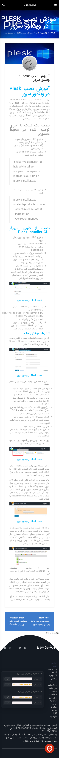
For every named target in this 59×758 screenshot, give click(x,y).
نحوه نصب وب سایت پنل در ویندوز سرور (40, 622)
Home (52, 32)
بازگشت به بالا (52, 633)
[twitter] (20, 648)
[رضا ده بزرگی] (29, 63)
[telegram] (5, 648)
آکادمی (44, 32)
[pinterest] (25, 648)
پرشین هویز (54, 664)
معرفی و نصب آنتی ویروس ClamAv (18, 622)
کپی (8, 679)
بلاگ (37, 32)
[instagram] (10, 648)
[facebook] (15, 648)
